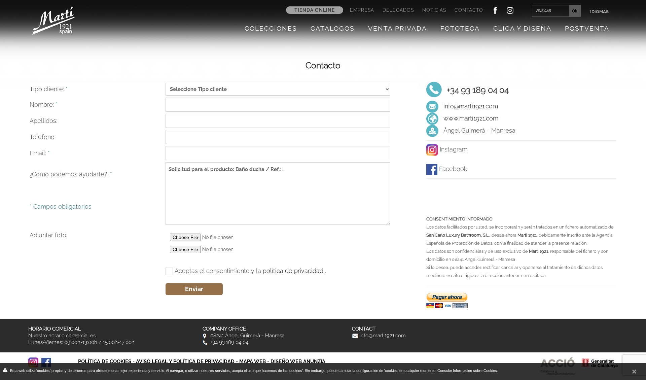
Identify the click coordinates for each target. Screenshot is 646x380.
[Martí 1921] (53, 20)
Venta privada (397, 28)
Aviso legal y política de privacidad (185, 361)
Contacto (469, 10)
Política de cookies (104, 361)
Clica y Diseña (522, 28)
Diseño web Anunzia (298, 361)
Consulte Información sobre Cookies (467, 371)
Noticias (434, 10)
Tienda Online (314, 10)
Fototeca (460, 28)
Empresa (362, 10)
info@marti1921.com (470, 106)
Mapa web (252, 361)
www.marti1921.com (470, 118)
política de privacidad (294, 270)
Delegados (398, 10)
